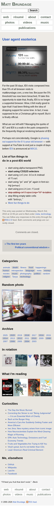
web (6, 17)
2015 (48, 335)
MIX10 (33, 148)
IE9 (11, 148)
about (32, 17)
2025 (5, 335)
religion (6, 276)
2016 (41, 335)
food (31, 267)
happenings (41, 267)
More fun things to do (18, 203)
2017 (34, 335)
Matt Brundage (16, 4)
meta (37, 214)
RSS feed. (33, 502)
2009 (41, 338)
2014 (5, 338)
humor (6, 270)
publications (27, 27)
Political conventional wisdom (31, 247)
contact (46, 17)
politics (37, 273)
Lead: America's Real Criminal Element (25, 450)
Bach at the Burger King (19, 419)
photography (26, 273)
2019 (19, 335)
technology (46, 214)
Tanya (15, 276)
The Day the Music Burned (20, 410)
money (47, 270)
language (30, 270)
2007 (5, 341)
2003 (34, 341)
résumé (18, 17)
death (15, 267)
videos (27, 22)
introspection (17, 270)
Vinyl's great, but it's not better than (26, 447)
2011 (27, 338)
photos (10, 22)
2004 (27, 341)
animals (6, 267)
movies (6, 273)
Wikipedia (12, 467)
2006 (12, 341)
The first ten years (16, 244)
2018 (27, 335)
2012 (19, 338)
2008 (48, 338)
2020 (12, 335)
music (45, 22)
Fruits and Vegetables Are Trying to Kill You (27, 444)
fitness (23, 267)
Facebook (12, 473)
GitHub (11, 464)
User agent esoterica (19, 39)
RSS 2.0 (8, 220)
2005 (19, 341)
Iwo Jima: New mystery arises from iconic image (30, 428)
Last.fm (11, 470)
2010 (34, 338)
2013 (12, 338)
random (46, 273)
